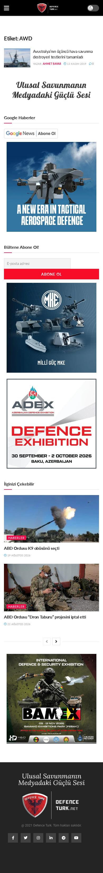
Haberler (16, 538)
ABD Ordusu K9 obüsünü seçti (31, 548)
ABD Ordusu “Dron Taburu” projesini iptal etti (45, 617)
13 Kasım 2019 (76, 64)
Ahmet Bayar (52, 64)
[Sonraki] (56, 641)
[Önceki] (47, 641)
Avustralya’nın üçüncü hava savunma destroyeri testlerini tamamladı (63, 53)
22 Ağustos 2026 (18, 624)
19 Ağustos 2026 (18, 555)
